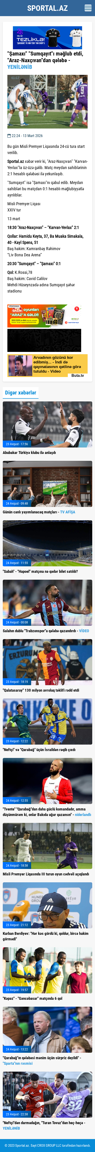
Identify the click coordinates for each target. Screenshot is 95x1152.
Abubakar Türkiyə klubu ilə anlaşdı (29, 452)
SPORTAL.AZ (47, 8)
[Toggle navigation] (88, 8)
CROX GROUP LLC (49, 1145)
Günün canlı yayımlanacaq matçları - (39, 512)
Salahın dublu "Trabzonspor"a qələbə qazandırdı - (46, 631)
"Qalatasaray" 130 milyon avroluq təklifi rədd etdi (41, 690)
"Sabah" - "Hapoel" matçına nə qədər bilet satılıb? (40, 571)
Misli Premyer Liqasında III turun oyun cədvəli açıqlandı (46, 874)
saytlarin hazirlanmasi (26, 299)
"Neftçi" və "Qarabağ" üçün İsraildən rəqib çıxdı (39, 749)
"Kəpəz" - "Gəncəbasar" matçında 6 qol (32, 998)
